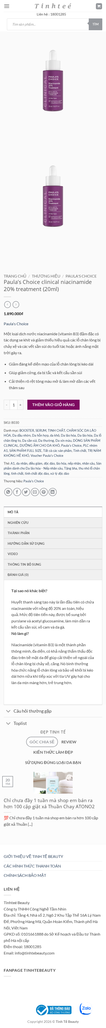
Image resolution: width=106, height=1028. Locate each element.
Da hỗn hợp (40, 435)
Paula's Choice (81, 276)
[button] (7, 6)
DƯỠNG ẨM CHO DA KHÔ (40, 445)
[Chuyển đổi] (8, 711)
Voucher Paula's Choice (47, 455)
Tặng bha (70, 468)
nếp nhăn (74, 463)
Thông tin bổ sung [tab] (24, 564)
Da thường (46, 440)
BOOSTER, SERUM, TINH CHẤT (42, 430)
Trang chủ (15, 276)
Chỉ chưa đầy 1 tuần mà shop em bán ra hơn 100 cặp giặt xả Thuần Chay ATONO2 (49, 803)
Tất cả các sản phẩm (57, 451)
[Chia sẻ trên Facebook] (17, 492)
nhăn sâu (88, 463)
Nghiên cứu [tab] (18, 523)
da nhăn (21, 463)
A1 (13, 463)
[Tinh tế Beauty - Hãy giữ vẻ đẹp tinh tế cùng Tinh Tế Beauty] (53, 5)
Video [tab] (13, 554)
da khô (54, 435)
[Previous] (8, 134)
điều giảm (35, 463)
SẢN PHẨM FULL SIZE (25, 451)
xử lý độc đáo (59, 473)
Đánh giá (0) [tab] (18, 575)
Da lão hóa (68, 435)
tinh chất (17, 473)
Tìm (95, 24)
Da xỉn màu (63, 440)
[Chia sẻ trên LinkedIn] (53, 492)
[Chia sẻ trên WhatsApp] (8, 492)
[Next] (22, 134)
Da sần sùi (29, 440)
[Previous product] (16, 304)
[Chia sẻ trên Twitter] (26, 492)
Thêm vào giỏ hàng (53, 404)
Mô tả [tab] (13, 512)
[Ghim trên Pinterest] (44, 492)
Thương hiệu (46, 276)
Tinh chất (79, 451)
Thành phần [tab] (19, 533)
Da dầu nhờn (21, 435)
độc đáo (49, 463)
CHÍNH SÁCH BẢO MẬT (25, 875)
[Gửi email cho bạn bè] (35, 492)
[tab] (42, 742)
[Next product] (7, 304)
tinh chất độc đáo (37, 473)
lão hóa (61, 463)
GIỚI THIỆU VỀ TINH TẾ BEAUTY (33, 856)
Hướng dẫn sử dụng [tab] (26, 543)
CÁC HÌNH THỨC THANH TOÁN (32, 866)
